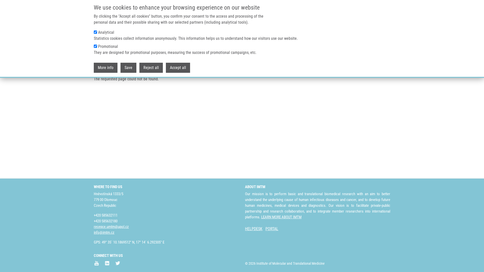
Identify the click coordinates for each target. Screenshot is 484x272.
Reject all (151, 67)
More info (105, 67)
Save (128, 67)
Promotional (108, 46)
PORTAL (271, 228)
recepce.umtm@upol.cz (111, 226)
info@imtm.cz (104, 232)
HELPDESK (253, 228)
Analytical (106, 32)
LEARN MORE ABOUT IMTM (281, 217)
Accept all (178, 67)
